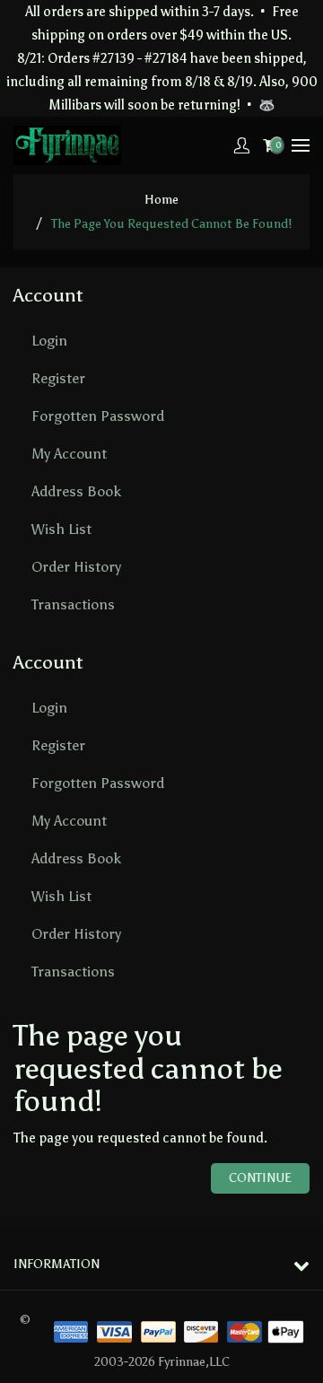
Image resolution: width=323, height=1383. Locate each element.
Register (58, 378)
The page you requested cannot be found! (171, 224)
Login (49, 340)
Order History (76, 566)
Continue (260, 1178)
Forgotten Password (97, 416)
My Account (69, 453)
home (161, 199)
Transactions (73, 604)
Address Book (76, 491)
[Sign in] (241, 145)
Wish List (61, 529)
